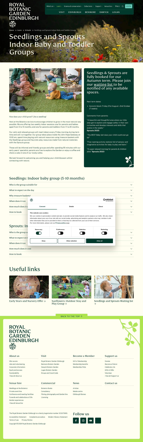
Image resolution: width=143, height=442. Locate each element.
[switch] (60, 233)
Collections (88, 6)
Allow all (99, 241)
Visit (62, 12)
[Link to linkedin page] (98, 420)
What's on (49, 6)
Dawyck (104, 12)
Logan (116, 12)
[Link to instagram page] (83, 420)
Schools (28, 30)
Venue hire (108, 6)
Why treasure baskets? (20, 196)
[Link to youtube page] (91, 420)
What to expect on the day (21, 190)
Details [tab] (71, 206)
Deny (43, 241)
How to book (15, 254)
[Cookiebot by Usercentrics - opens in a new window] (104, 200)
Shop (117, 6)
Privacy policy (60, 223)
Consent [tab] (42, 206)
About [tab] (101, 206)
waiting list (103, 85)
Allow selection (71, 241)
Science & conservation (72, 6)
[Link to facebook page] (76, 420)
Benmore (90, 12)
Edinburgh (74, 12)
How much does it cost (20, 249)
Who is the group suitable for (23, 185)
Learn (59, 6)
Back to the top (70, 316)
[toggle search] (123, 6)
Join (128, 6)
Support (98, 6)
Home (11, 30)
